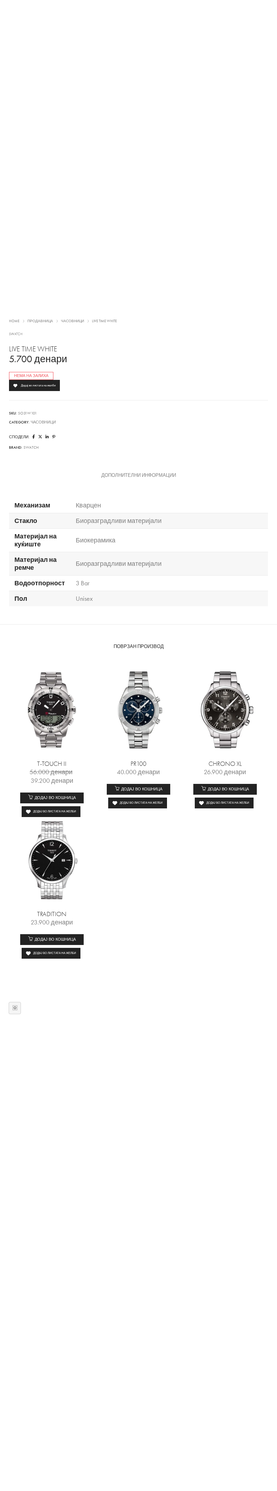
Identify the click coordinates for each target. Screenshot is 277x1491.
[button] (52, 798)
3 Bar (82, 583)
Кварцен (88, 505)
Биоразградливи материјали (119, 521)
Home (14, 321)
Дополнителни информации (138, 475)
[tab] (138, 475)
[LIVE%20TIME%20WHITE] (33, 437)
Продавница (40, 321)
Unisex (84, 599)
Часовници (72, 321)
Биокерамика (95, 540)
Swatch (16, 334)
